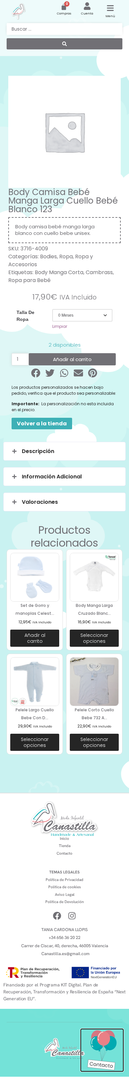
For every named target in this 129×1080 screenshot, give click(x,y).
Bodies (48, 256)
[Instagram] (72, 916)
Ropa (66, 256)
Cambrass (99, 272)
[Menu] (110, 8)
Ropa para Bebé (29, 280)
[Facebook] (57, 916)
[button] (36, 373)
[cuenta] (87, 6)
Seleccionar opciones (94, 638)
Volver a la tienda (42, 423)
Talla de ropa (25, 316)
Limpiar (59, 326)
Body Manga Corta (59, 272)
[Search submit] (64, 43)
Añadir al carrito (72, 359)
